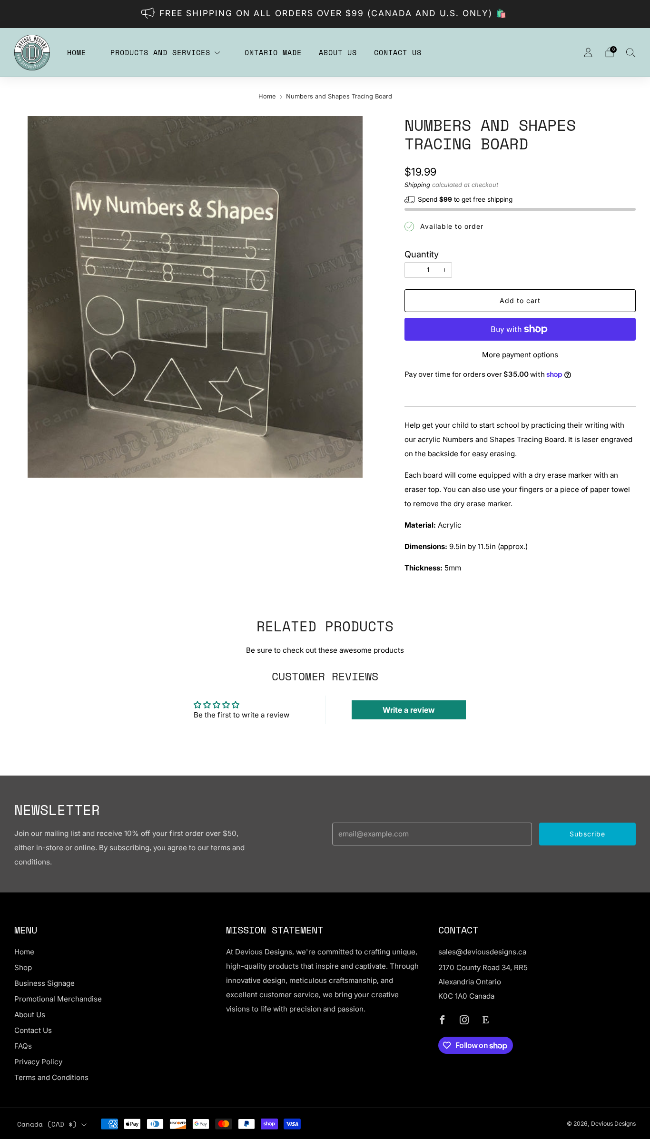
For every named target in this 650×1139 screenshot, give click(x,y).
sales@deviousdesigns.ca (482, 951)
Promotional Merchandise (58, 998)
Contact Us (398, 52)
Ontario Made (273, 52)
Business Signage (44, 983)
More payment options (520, 354)
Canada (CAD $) (47, 1124)
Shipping (417, 184)
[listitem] (325, 14)
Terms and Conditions (51, 1077)
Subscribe (587, 834)
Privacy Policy (38, 1061)
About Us (338, 52)
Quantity (421, 254)
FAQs (23, 1046)
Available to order (451, 226)
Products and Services (160, 52)
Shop (23, 967)
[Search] (631, 52)
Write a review (409, 710)
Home (76, 52)
